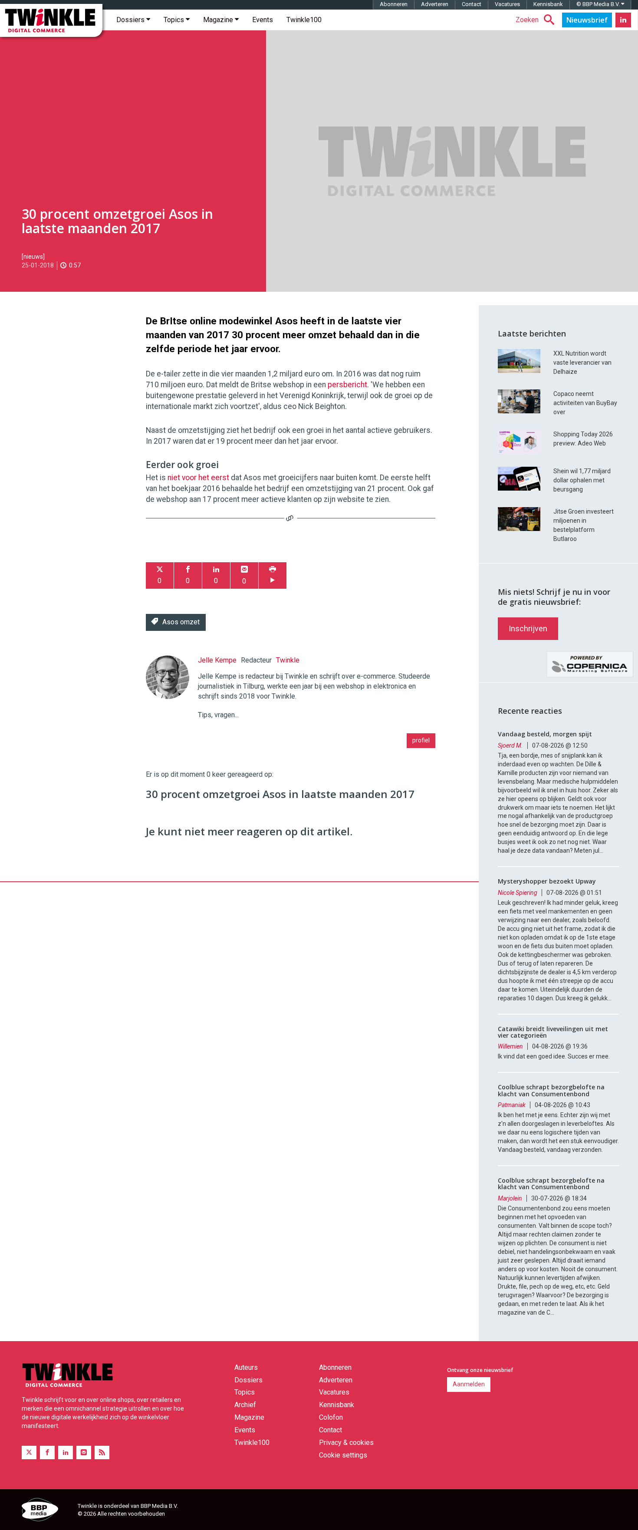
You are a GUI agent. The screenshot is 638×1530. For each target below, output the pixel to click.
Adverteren (434, 4)
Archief (245, 1405)
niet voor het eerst (198, 477)
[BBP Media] (46, 1511)
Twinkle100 (304, 20)
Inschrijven (528, 628)
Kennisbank (548, 4)
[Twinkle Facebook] (47, 1452)
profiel (421, 740)
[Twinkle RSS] (102, 1452)
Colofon (331, 1417)
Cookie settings (343, 1455)
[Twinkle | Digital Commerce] (51, 20)
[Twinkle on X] (29, 1452)
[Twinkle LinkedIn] (623, 20)
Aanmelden (469, 1384)
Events (262, 20)
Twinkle (287, 660)
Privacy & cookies (346, 1442)
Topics (175, 20)
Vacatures (507, 4)
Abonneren (394, 4)
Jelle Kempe (217, 660)
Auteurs (246, 1367)
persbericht (347, 384)
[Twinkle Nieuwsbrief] (587, 20)
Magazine (219, 20)
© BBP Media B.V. (598, 4)
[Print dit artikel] (272, 575)
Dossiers (131, 20)
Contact (471, 4)
